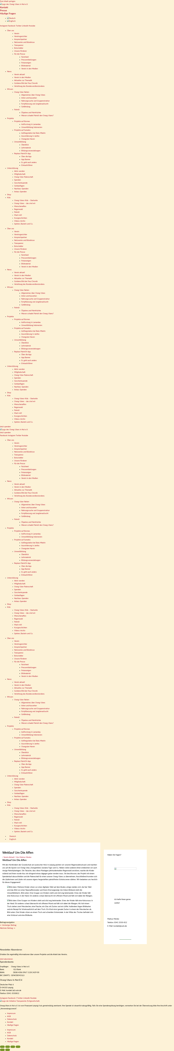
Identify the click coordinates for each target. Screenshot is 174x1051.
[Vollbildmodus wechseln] (7, 1047)
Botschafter (18, 48)
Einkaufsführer (27, 165)
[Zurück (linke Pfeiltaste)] (2, 1050)
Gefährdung (25, 107)
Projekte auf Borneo (22, 121)
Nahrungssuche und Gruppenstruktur (35, 101)
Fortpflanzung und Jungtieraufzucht (34, 104)
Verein (16, 33)
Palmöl (17, 110)
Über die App (26, 156)
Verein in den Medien (29, 69)
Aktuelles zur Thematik (23, 80)
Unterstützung (12, 168)
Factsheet (25, 57)
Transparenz (18, 45)
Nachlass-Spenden (21, 189)
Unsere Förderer (20, 51)
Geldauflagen (19, 186)
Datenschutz (12, 1019)
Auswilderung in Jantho (30, 136)
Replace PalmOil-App (22, 153)
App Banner (25, 159)
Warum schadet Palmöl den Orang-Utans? (37, 115)
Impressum (11, 1013)
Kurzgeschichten (20, 218)
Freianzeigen (26, 63)
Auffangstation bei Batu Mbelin (33, 133)
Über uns (10, 30)
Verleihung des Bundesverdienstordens (29, 86)
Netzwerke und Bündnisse (24, 42)
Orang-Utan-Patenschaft (23, 177)
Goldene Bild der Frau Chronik (26, 83)
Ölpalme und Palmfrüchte (31, 113)
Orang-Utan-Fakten (21, 92)
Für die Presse (19, 54)
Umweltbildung (20, 142)
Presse (3, 10)
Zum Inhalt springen (7, 1)
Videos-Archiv (19, 221)
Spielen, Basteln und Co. (23, 224)
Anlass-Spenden (20, 192)
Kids (9, 198)
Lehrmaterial (26, 148)
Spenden (17, 180)
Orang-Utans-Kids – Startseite (26, 200)
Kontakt (4, 7)
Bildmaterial (26, 66)
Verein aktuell (19, 74)
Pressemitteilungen (28, 60)
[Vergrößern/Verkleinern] (2, 1047)
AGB (9, 1016)
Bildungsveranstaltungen (30, 151)
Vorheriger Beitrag (8, 925)
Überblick (25, 145)
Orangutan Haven (28, 139)
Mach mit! (18, 215)
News (9, 71)
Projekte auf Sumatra (22, 130)
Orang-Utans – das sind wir (24, 203)
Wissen (10, 89)
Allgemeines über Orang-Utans (33, 95)
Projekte (10, 118)
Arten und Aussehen (29, 98)
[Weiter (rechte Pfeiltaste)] (7, 1050)
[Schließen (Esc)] (18, 1047)
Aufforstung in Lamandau (31, 124)
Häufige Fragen (8, 13)
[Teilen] (12, 1047)
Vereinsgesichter (20, 36)
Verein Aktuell (9, 857)
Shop (9, 195)
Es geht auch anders (29, 162)
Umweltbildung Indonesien (31, 127)
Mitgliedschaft (19, 174)
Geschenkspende (20, 183)
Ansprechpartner (20, 39)
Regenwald (18, 209)
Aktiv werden (19, 171)
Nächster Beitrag (7, 928)
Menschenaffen (20, 206)
